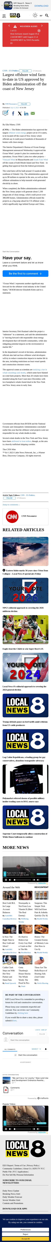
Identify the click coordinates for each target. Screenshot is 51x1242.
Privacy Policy (33, 1165)
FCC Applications (20, 1172)
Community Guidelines (12, 1168)
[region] (25, 1065)
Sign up (44, 1030)
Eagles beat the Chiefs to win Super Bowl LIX (23, 649)
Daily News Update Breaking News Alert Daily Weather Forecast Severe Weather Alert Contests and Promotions (13, 1197)
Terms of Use (20, 1165)
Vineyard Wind (9, 160)
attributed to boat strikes (21, 441)
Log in (37, 1030)
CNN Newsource (11, 104)
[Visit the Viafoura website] (42, 1098)
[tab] (10, 1049)
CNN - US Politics (28, 495)
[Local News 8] (18, 15)
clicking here (22, 1013)
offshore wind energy (17, 133)
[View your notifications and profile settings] (45, 1049)
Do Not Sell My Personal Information (18, 1175)
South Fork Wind (41, 160)
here (14, 1020)
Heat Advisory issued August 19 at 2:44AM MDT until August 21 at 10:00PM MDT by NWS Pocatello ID (24, 38)
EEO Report (8, 1165)
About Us (27, 1168)
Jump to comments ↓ (11, 504)
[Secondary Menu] (6, 15)
